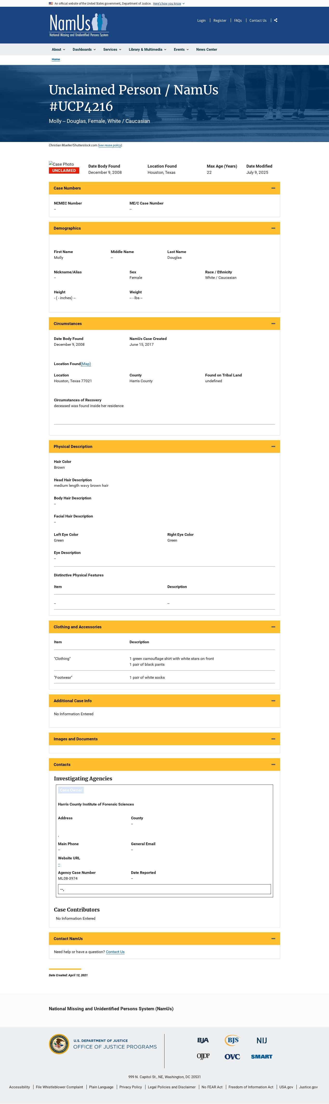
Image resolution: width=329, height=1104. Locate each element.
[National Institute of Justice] (262, 1038)
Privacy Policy (130, 1087)
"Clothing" (62, 658)
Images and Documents (76, 738)
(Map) (86, 363)
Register (219, 20)
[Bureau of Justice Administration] (203, 1038)
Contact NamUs (68, 938)
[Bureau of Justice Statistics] (232, 1044)
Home (56, 59)
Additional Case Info (73, 700)
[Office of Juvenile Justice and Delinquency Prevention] (203, 1057)
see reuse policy (110, 145)
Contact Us (258, 20)
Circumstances (68, 323)
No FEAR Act (212, 1087)
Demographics (67, 228)
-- (55, 603)
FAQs (238, 20)
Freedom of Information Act (251, 1087)
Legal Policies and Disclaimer (172, 1087)
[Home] (79, 25)
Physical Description (73, 446)
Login (201, 20)
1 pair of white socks (147, 677)
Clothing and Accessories (78, 626)
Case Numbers (67, 188)
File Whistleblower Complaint (59, 1087)
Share (277, 21)
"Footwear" (63, 677)
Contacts (62, 764)
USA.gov (286, 1087)
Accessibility (19, 1087)
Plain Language (101, 1087)
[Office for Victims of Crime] (232, 1056)
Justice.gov (308, 1087)
